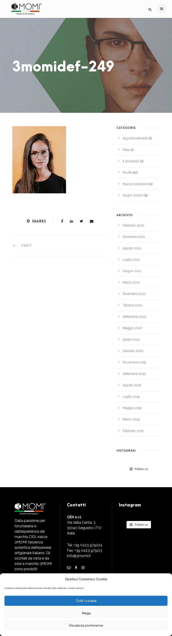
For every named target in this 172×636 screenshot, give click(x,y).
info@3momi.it (79, 556)
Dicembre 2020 (134, 294)
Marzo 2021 (131, 282)
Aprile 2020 (131, 339)
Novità (127, 172)
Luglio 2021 (131, 259)
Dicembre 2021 (134, 237)
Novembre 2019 (134, 362)
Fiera (126, 150)
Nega (86, 613)
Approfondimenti (135, 138)
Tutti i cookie (86, 601)
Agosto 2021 (132, 248)
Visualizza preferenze (86, 625)
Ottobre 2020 (132, 305)
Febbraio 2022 (133, 225)
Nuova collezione (135, 184)
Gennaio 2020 (133, 351)
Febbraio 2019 (133, 431)
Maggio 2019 (132, 408)
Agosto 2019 (132, 385)
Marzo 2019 (131, 419)
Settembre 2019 (134, 374)
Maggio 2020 (132, 328)
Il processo (131, 161)
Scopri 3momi (133, 195)
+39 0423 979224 (87, 545)
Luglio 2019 (131, 396)
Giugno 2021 (132, 271)
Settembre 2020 (134, 316)
